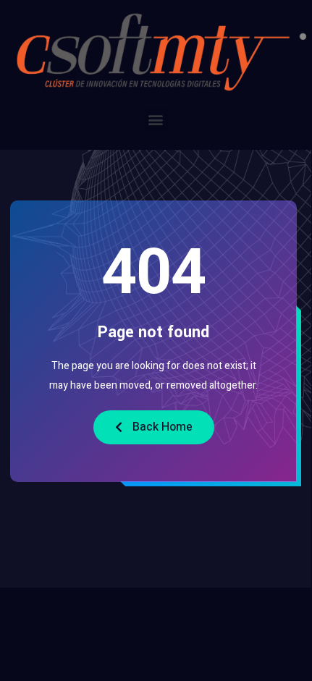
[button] (156, 120)
